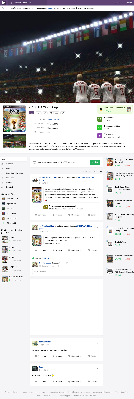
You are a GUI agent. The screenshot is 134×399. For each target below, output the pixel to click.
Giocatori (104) (8, 194)
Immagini (9, 164)
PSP (38, 113)
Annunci (9, 182)
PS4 (116, 392)
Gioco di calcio (53, 120)
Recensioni (10, 178)
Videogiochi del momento (103, 392)
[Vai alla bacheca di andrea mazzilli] (35, 179)
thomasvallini (45, 342)
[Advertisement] (66, 307)
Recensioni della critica (14, 173)
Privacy (93, 396)
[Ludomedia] (4, 2)
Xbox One (124, 392)
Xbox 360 (54, 113)
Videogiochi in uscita (58, 392)
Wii (45, 113)
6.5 (45, 207)
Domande (33, 392)
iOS (63, 113)
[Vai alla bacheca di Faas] (35, 368)
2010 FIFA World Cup (43, 107)
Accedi (118, 3)
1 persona (45, 258)
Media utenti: (55, 209)
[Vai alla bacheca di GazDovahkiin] (35, 227)
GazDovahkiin (48, 226)
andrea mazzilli (49, 177)
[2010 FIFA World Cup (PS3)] (14, 118)
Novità (24, 392)
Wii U (39, 396)
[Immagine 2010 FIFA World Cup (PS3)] (8, 137)
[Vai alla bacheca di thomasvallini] (35, 343)
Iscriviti (129, 3)
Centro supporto (65, 396)
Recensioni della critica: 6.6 (73, 209)
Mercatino (43, 392)
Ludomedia (15, 392)
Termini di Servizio (81, 396)
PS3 (31, 113)
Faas (41, 367)
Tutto (3, 159)
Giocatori (9, 187)
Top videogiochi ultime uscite (79, 392)
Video (8, 169)
